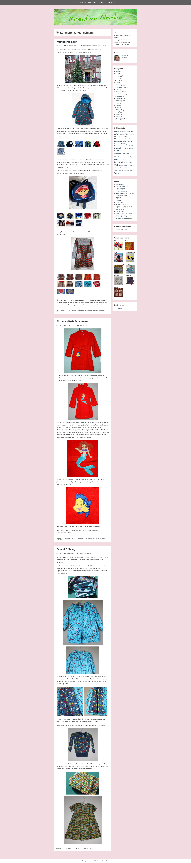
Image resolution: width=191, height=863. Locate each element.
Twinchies (119, 96)
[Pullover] (83, 744)
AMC (118, 77)
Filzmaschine (117, 143)
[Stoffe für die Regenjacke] (83, 587)
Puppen (117, 109)
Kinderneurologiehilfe (121, 229)
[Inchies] (118, 296)
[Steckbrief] (124, 57)
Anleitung (118, 71)
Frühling (80, 848)
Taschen (104, 45)
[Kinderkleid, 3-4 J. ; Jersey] (83, 253)
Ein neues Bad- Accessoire (72, 321)
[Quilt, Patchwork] (129, 250)
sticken (117, 112)
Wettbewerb (129, 170)
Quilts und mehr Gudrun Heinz (123, 208)
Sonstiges (118, 111)
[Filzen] (118, 250)
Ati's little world (119, 184)
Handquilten (126, 146)
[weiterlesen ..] (125, 55)
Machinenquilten (117, 155)
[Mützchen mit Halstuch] (79, 223)
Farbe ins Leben (119, 190)
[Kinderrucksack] (83, 192)
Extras (118, 80)
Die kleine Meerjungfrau (92, 538)
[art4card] (118, 261)
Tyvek (121, 168)
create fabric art (120, 188)
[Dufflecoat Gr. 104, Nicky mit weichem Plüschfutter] (79, 144)
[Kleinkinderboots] (70, 223)
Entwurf (127, 139)
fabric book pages (122, 87)
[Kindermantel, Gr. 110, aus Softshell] (82, 109)
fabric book (118, 86)
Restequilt (126, 165)
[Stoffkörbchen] (88, 216)
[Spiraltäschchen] (70, 216)
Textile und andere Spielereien (124, 217)
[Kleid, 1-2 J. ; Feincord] (96, 277)
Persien (130, 162)
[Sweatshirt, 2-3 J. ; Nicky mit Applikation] (70, 291)
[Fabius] (83, 505)
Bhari (107, 861)
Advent (73, 310)
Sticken (117, 215)
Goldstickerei (118, 146)
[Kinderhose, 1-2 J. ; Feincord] (88, 284)
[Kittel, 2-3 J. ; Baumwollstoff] (79, 277)
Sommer (131, 165)
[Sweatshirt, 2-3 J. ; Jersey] (96, 284)
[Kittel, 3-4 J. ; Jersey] (70, 277)
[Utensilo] (79, 216)
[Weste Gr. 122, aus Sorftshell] (88, 144)
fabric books (126, 141)
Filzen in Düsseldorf (121, 191)
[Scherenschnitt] (130, 261)
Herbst (131, 146)
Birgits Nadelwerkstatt (121, 186)
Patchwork (118, 105)
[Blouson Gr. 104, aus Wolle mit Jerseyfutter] (96, 144)
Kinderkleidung (87, 45)
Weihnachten (101, 310)
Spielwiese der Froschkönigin (123, 213)
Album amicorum (124, 131)
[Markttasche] (96, 216)
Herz (116, 148)
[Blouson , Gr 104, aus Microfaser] (70, 144)
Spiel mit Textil (119, 211)
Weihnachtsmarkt (66, 41)
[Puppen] (130, 273)
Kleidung (94, 45)
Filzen (117, 89)
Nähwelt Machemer (120, 204)
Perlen (125, 162)
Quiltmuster (121, 165)
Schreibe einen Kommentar (65, 538)
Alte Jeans (130, 131)
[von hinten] (82, 401)
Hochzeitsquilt (119, 91)
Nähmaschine (88, 310)
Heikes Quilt (118, 199)
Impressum (102, 2)
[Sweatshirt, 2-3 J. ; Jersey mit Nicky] (61, 291)
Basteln (117, 82)
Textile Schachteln (120, 118)
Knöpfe (132, 151)
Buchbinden (118, 84)
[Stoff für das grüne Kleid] (83, 783)
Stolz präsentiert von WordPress (91, 861)
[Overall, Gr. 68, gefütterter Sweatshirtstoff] (61, 151)
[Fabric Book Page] (118, 273)
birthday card (92, 2)
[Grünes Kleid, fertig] (83, 820)
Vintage (126, 168)
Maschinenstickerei (127, 155)
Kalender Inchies (121, 95)
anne (60, 45)
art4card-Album (81, 2)
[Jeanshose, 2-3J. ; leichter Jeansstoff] (79, 284)
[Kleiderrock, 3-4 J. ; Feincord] (61, 284)
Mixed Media (118, 157)
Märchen (102, 538)
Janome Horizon (128, 148)
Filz (131, 141)
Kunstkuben (117, 153)
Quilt (118, 107)
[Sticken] (118, 284)
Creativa (123, 139)
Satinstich (59, 540)
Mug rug (124, 157)
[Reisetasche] (61, 223)
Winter (58, 312)
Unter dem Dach (120, 218)
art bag (117, 73)
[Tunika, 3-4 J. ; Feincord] (88, 277)
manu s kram (119, 202)
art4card (117, 75)
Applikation (81, 538)
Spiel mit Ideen (119, 209)
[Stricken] (130, 284)
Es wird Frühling (65, 549)
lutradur (127, 153)
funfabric (118, 193)
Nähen (99, 45)
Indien (120, 148)
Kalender (118, 151)
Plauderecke (118, 206)
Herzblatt (118, 200)
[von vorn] (83, 350)
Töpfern (117, 120)
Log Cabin (122, 153)
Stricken (117, 114)
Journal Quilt (119, 98)
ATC (118, 78)
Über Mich (110, 2)
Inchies (117, 93)
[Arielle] (83, 458)
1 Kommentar (62, 310)
